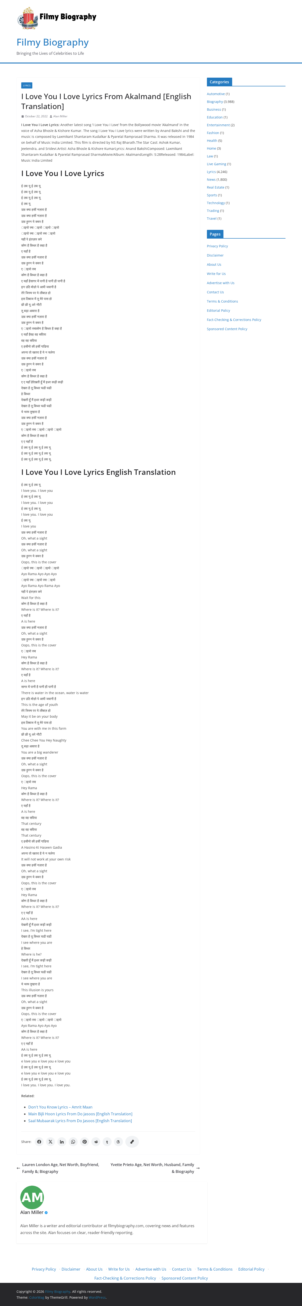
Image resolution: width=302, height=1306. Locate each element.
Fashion (213, 133)
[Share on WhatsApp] (73, 1141)
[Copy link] (132, 1142)
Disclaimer (215, 255)
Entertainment (218, 125)
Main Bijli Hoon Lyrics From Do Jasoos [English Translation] (80, 1113)
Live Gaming (216, 164)
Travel (212, 218)
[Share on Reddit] (95, 1141)
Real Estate (215, 187)
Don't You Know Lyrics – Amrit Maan (60, 1107)
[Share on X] (50, 1141)
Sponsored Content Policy (227, 329)
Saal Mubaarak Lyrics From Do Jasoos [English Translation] (80, 1120)
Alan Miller (60, 116)
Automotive (216, 94)
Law (210, 156)
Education (215, 117)
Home (211, 148)
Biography (215, 101)
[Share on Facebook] (39, 1141)
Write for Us (216, 273)
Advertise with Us (221, 283)
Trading (213, 210)
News (211, 179)
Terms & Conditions (222, 301)
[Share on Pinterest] (84, 1141)
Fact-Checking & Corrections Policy (234, 319)
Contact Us (215, 292)
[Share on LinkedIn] (61, 1141)
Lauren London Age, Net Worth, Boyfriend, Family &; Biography (60, 1168)
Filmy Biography (53, 41)
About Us (214, 264)
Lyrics (26, 85)
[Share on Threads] (118, 1141)
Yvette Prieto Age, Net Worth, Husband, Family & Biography (152, 1168)
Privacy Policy (217, 246)
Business (214, 109)
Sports (212, 195)
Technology (216, 203)
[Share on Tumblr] (107, 1141)
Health (212, 140)
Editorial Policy (218, 310)
